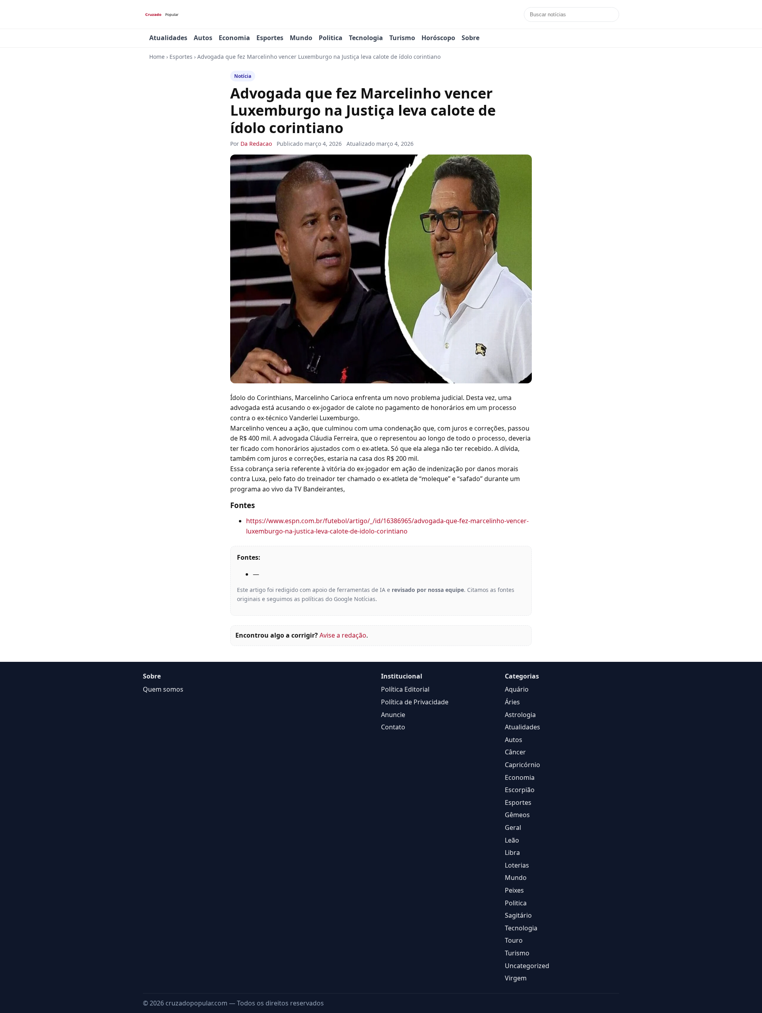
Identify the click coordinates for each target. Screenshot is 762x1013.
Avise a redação (342, 635)
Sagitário (518, 915)
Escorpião (520, 789)
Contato (393, 727)
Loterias (517, 865)
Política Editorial (405, 689)
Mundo (301, 37)
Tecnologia (366, 37)
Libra (512, 852)
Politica (331, 37)
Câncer (515, 752)
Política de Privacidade (414, 702)
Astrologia (520, 714)
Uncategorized (527, 965)
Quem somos (163, 689)
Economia (234, 37)
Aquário (517, 689)
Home (157, 56)
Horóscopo (438, 37)
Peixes (514, 890)
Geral (513, 827)
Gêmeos (517, 814)
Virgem (516, 978)
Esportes (269, 37)
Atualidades (168, 37)
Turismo (402, 37)
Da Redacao (256, 143)
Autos (203, 37)
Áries (512, 702)
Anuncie (393, 714)
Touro (514, 940)
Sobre (470, 37)
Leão (512, 840)
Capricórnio (522, 764)
